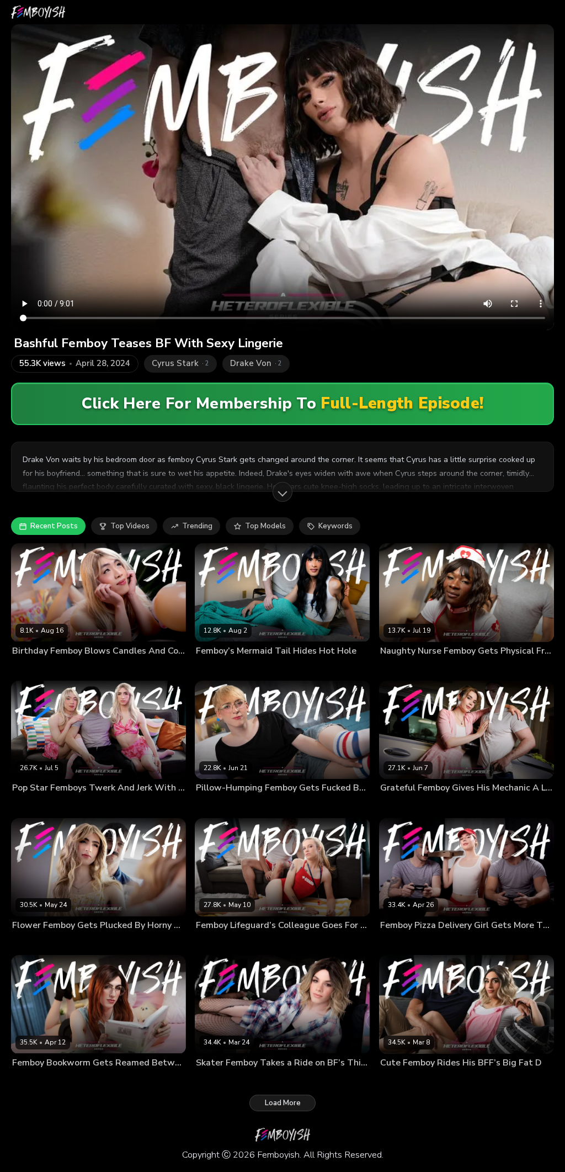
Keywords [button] (335, 526)
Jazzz (389, 668)
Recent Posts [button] (54, 526)
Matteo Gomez (274, 668)
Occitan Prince (402, 943)
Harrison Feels (220, 805)
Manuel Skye (449, 1080)
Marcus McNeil (404, 805)
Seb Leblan (77, 943)
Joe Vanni (101, 805)
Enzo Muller (31, 1080)
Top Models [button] (265, 526)
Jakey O (24, 668)
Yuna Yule (446, 805)
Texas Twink (257, 1080)
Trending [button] (197, 526)
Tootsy (251, 943)
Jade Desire (58, 668)
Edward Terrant (221, 668)
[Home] (38, 12)
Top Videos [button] (130, 526)
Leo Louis (417, 668)
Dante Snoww (402, 1080)
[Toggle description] (282, 492)
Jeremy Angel (61, 805)
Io (250, 805)
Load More (283, 1103)
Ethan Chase (216, 943)
